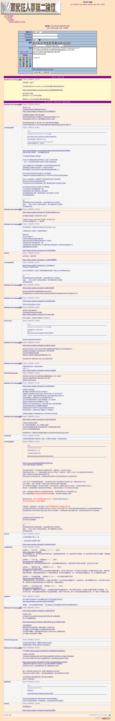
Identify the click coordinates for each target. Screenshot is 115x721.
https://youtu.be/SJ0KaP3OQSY (33, 578)
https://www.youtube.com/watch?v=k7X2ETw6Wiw (39, 250)
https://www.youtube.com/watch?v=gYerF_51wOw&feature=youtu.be (45, 662)
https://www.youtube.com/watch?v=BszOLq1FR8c (40, 693)
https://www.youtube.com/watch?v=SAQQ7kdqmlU (39, 419)
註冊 (56, 28)
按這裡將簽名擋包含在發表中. (44, 69)
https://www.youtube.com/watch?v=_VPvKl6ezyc (39, 265)
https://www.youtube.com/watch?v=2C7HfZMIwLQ (39, 111)
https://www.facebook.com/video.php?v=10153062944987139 (43, 90)
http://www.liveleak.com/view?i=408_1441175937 (38, 601)
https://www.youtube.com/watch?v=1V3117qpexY (39, 386)
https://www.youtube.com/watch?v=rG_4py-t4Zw (38, 314)
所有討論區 (9, 16)
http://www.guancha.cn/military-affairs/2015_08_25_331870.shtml (44, 622)
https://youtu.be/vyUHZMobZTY (33, 561)
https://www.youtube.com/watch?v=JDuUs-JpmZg (39, 345)
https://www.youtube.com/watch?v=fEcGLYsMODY (40, 332)
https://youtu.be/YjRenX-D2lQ (32, 569)
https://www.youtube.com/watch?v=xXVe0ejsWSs (39, 301)
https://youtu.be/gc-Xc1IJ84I (32, 552)
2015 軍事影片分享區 (18, 22)
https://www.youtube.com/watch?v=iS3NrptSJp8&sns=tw (41, 136)
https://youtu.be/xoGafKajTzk (32, 588)
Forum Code (24, 53)
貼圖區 (12, 20)
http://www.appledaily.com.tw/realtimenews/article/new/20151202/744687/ (46, 150)
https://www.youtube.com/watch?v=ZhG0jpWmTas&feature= (45, 651)
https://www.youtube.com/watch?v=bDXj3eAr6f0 (38, 288)
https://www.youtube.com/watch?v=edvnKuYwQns (40, 456)
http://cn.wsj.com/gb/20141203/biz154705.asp (38, 463)
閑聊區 (10, 18)
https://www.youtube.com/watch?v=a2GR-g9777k (39, 611)
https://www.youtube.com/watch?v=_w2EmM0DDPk (40, 260)
